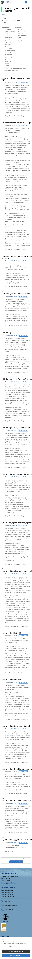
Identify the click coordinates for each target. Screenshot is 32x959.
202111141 (14, 771)
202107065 (14, 381)
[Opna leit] (26, 2)
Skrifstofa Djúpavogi (7, 890)
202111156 (14, 635)
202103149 (14, 335)
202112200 (14, 729)
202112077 (14, 803)
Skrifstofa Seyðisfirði (7, 892)
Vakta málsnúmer (23, 82)
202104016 (14, 842)
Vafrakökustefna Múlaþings (14, 946)
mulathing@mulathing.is (8, 883)
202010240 (14, 525)
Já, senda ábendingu (16, 862)
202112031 (14, 477)
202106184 (14, 82)
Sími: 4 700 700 (5, 881)
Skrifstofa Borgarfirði (7, 894)
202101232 (14, 125)
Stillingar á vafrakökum (16, 951)
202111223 (14, 574)
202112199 (14, 682)
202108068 (14, 296)
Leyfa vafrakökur (16, 955)
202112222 (14, 430)
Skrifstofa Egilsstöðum (8, 896)
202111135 (14, 261)
